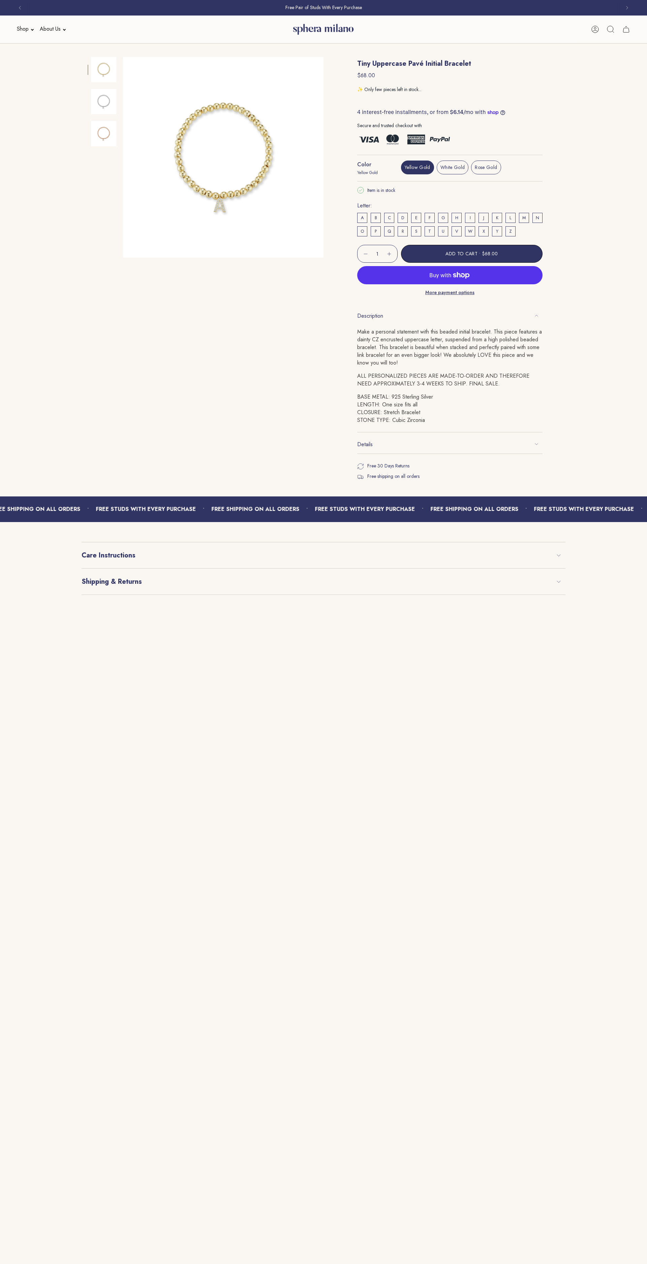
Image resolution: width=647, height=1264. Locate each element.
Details (365, 444)
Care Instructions (108, 555)
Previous (123, 157)
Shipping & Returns (112, 581)
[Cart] (626, 29)
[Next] (627, 8)
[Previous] (20, 8)
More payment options (449, 292)
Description (370, 316)
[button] (23, 29)
